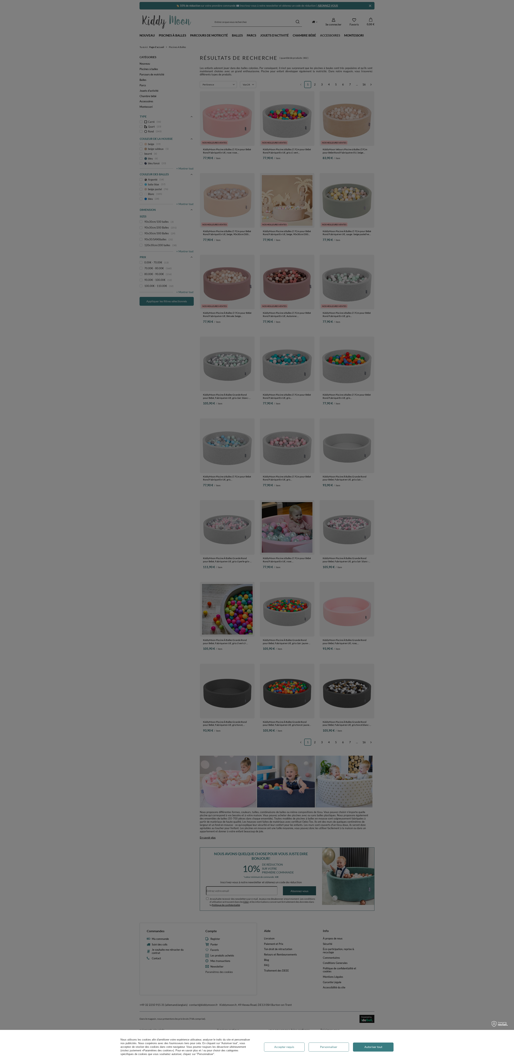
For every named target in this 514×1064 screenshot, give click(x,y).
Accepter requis (284, 1047)
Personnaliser (328, 1047)
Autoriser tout (373, 1047)
